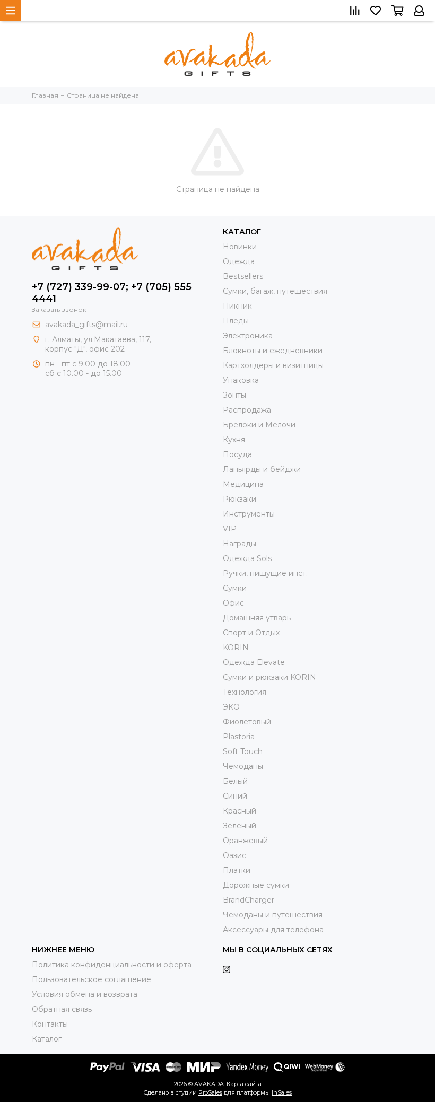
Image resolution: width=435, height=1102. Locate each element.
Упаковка (241, 380)
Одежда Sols (247, 558)
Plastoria (239, 736)
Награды (239, 543)
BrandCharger (248, 900)
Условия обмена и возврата (84, 994)
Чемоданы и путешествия (273, 915)
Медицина (243, 484)
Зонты (234, 395)
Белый (235, 781)
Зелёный (239, 825)
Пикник (237, 306)
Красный (239, 811)
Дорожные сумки (256, 885)
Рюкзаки (239, 499)
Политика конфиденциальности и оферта (112, 964)
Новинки (240, 246)
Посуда (237, 454)
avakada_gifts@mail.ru (86, 324)
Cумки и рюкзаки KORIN (269, 677)
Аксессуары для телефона (273, 929)
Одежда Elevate (254, 662)
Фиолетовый (247, 722)
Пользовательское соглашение (91, 979)
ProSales (210, 1092)
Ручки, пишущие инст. (265, 573)
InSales (282, 1092)
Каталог (47, 1039)
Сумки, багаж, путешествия (275, 291)
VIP (230, 528)
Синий (235, 796)
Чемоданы (243, 766)
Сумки (235, 588)
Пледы (236, 321)
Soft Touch (243, 751)
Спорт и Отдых (251, 632)
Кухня (234, 439)
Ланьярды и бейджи (262, 469)
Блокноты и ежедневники (273, 350)
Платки (236, 870)
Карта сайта (244, 1084)
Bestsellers (243, 276)
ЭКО (231, 707)
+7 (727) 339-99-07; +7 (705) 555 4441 (112, 292)
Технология (244, 692)
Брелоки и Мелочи (259, 425)
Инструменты (249, 514)
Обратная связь (62, 1009)
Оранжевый (245, 840)
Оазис (234, 855)
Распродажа (247, 410)
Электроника (248, 335)
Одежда (239, 261)
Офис (233, 603)
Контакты (50, 1024)
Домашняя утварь (257, 618)
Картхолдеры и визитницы (273, 365)
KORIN (236, 647)
